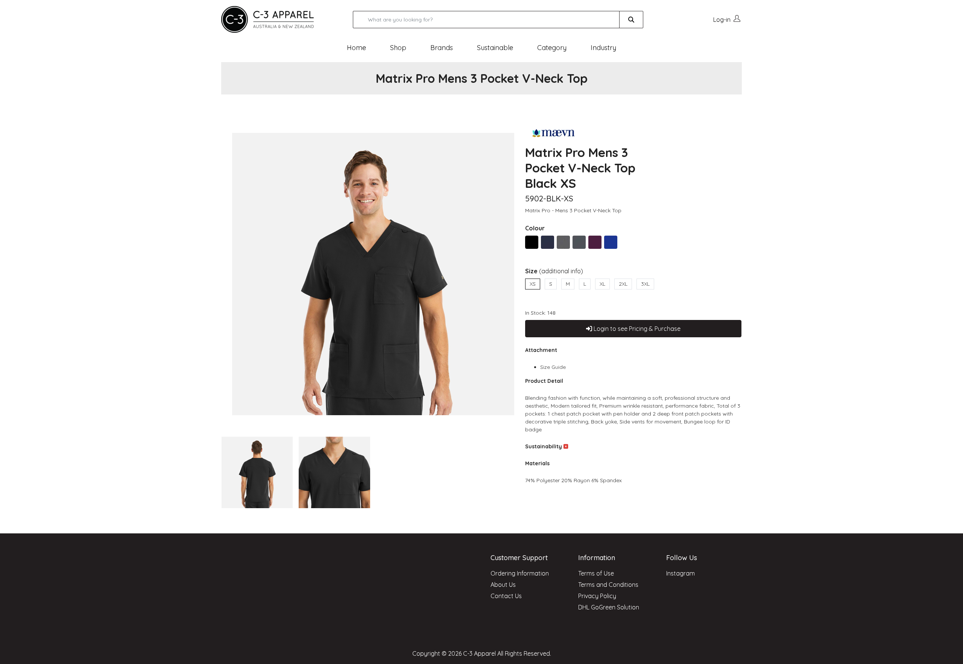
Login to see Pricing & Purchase (636, 328)
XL (602, 283)
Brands (441, 47)
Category (552, 47)
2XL (623, 283)
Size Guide (553, 367)
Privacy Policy (597, 596)
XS (533, 283)
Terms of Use (596, 573)
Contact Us (506, 596)
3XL (645, 283)
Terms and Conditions (608, 584)
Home (356, 47)
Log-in (722, 19)
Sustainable (495, 47)
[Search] (631, 19)
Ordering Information (520, 573)
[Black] (531, 242)
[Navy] (547, 242)
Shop (398, 47)
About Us (503, 584)
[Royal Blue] (610, 242)
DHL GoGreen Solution (608, 607)
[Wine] (594, 242)
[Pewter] (579, 242)
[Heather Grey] (563, 242)
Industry (603, 47)
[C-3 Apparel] (276, 19)
